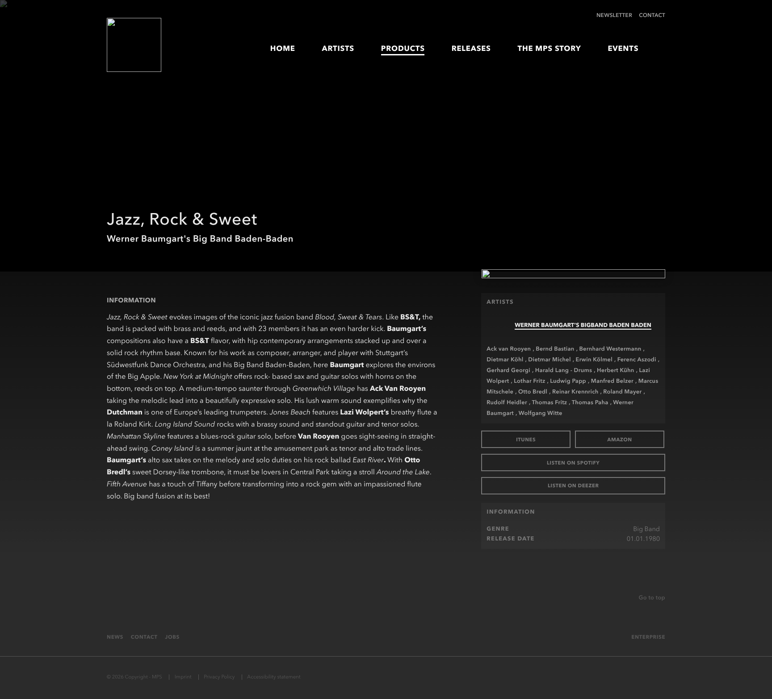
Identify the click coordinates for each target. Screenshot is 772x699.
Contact (652, 15)
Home (282, 48)
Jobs (172, 637)
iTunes (526, 439)
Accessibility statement (274, 677)
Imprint (183, 677)
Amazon (619, 439)
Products (403, 48)
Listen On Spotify (573, 463)
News (115, 637)
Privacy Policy (219, 677)
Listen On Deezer (573, 485)
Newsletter (614, 15)
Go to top (652, 597)
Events (623, 48)
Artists (338, 48)
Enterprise (648, 637)
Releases (471, 48)
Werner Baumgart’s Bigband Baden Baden (583, 325)
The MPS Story (549, 48)
